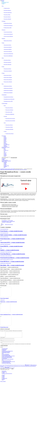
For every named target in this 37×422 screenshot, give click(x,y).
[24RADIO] (2, 0)
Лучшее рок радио (7, 8)
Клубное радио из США (7, 27)
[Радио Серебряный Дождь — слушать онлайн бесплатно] (5, 312)
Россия (5, 136)
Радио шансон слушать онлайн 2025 (8, 168)
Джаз (5, 122)
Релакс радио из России (7, 75)
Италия (5, 140)
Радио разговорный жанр (4, 229)
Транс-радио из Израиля (7, 49)
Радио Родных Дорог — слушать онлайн (8, 221)
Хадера (5, 153)
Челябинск (5, 155)
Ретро (3, 66)
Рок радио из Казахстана (8, 12)
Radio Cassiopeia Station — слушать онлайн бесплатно (13, 234)
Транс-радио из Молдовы (8, 51)
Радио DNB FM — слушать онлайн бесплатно (11, 246)
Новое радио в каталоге (4, 169)
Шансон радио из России (8, 40)
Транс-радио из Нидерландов (8, 53)
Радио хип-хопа (4, 358)
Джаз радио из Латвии (9, 127)
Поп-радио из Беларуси (7, 62)
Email (1, 340)
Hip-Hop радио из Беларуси (8, 88)
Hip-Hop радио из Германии (8, 90)
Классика (5, 116)
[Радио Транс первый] (6, 296)
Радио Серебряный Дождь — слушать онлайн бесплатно (11, 314)
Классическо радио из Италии (10, 120)
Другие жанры (4, 103)
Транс (3, 42)
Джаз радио (4, 350)
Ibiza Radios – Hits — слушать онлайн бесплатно (12, 265)
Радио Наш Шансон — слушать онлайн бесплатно (12, 253)
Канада (5, 142)
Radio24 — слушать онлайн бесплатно (9, 250)
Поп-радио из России (7, 60)
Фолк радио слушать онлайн (6, 363)
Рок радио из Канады (7, 16)
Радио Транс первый (4, 298)
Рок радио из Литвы (7, 14)
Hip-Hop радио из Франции (8, 92)
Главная (1, 168)
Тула (4, 151)
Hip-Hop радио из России (8, 86)
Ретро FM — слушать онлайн (6, 222)
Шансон (3, 38)
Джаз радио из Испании (9, 129)
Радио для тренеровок (5, 354)
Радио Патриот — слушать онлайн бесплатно (11, 231)
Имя (1, 338)
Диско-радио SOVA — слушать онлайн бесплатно (12, 242)
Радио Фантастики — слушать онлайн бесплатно (12, 238)
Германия (5, 138)
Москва (5, 149)
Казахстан (5, 141)
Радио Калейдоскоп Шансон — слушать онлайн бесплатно (14, 257)
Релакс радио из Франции (8, 81)
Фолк (5, 105)
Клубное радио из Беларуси (8, 25)
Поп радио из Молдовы (7, 64)
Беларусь (5, 137)
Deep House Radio (5, 348)
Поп (1, 240)
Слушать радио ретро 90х (23, 169)
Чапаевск (5, 154)
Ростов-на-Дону (6, 150)
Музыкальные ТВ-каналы (6, 351)
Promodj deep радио (4, 327)
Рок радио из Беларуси (7, 10)
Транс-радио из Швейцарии (8, 55)
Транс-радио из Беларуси (8, 47)
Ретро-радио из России (7, 68)
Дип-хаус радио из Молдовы (8, 36)
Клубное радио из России (8, 23)
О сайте (3, 372)
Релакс (3, 73)
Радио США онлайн (6, 144)
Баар (4, 148)
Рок (2, 6)
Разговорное (4, 94)
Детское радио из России (9, 133)
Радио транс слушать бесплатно (5, 244)
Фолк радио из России (9, 107)
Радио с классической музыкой (7, 356)
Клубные (3, 21)
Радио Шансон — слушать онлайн (7, 220)
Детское (5, 131)
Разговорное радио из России (12, 366)
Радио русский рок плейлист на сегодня (6, 259)
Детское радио (4, 349)
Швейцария (5, 146)
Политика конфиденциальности (7, 373)
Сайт (1, 342)
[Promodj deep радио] (6, 325)
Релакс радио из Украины (8, 77)
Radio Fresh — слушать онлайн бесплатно (8, 301)
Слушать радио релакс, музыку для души (8, 361)
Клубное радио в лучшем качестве (5, 263)
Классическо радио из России (10, 118)
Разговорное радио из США (8, 101)
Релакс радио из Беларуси (8, 79)
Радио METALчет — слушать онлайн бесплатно (12, 261)
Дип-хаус (3, 29)
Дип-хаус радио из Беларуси (8, 34)
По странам (4, 135)
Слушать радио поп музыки (6, 360)
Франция (5, 145)
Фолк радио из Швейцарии (10, 114)
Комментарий (2, 337)
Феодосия (5, 152)
